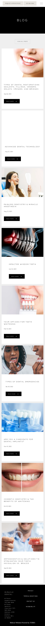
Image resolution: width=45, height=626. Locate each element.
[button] (41, 3)
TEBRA (32, 623)
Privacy (30, 590)
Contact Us (31, 601)
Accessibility (30, 606)
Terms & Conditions (31, 596)
